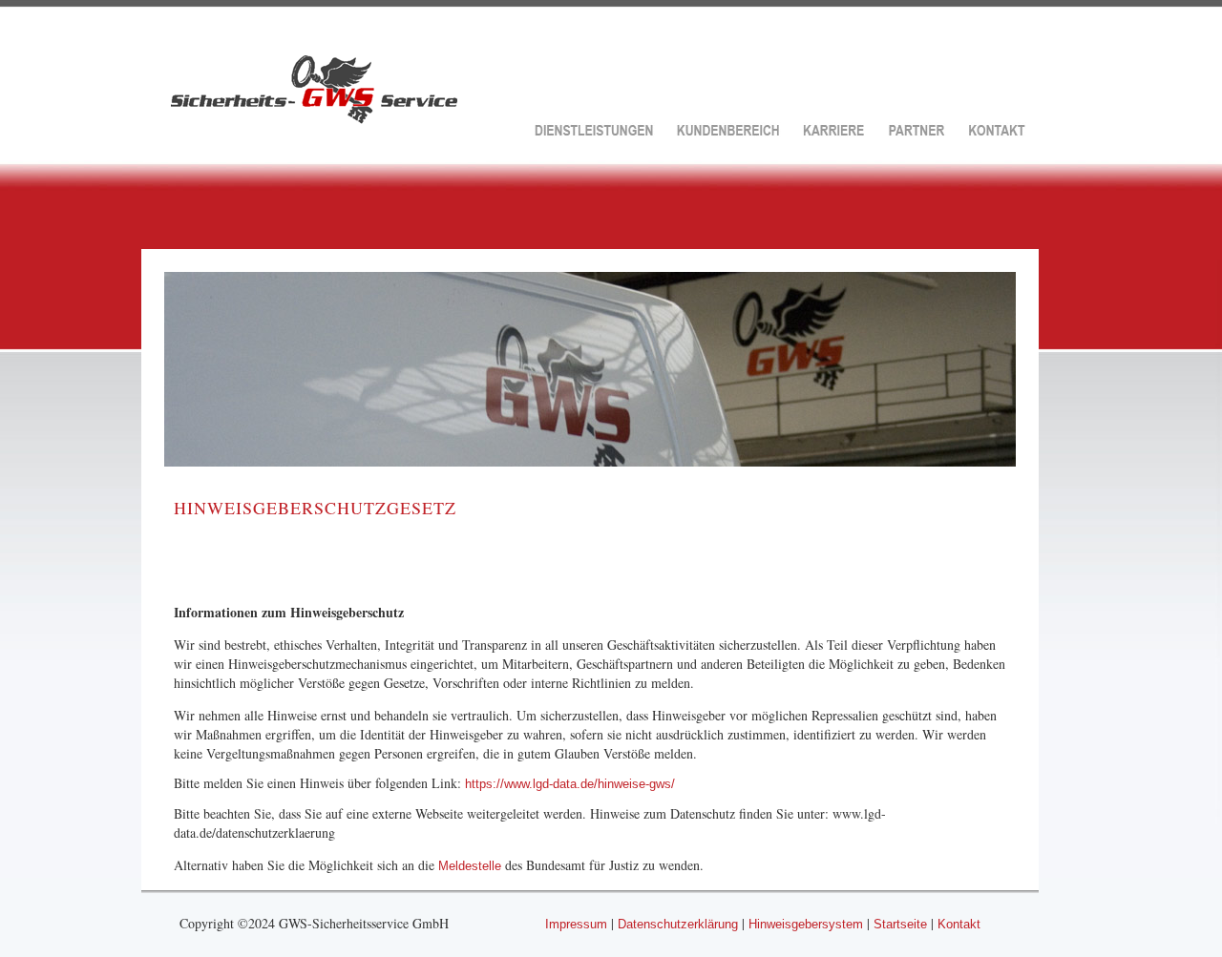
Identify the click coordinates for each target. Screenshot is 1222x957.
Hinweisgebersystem (805, 924)
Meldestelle (471, 866)
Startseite (900, 924)
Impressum (576, 924)
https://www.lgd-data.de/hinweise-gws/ (570, 784)
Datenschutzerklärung (678, 924)
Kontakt (959, 924)
